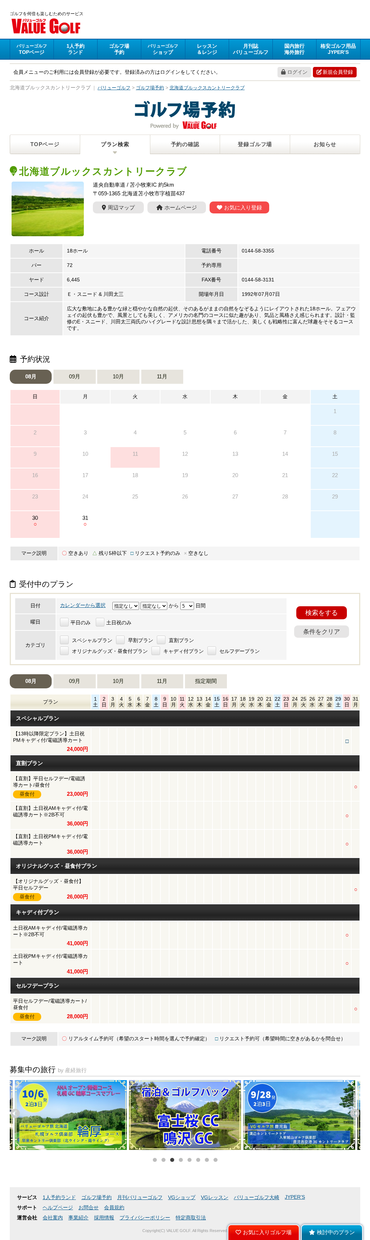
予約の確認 (185, 144)
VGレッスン (214, 1197)
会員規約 (114, 1207)
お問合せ (88, 1207)
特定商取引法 (191, 1217)
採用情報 (104, 1217)
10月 (118, 376)
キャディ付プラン (183, 651)
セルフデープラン (239, 651)
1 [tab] (154, 1160)
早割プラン (139, 640)
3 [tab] (172, 1160)
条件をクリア (321, 631)
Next (353, 1112)
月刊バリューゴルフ (140, 1197)
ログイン (297, 72)
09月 (74, 376)
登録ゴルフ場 (255, 144)
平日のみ (80, 622)
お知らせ (325, 144)
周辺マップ (121, 207)
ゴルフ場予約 (96, 1197)
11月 (162, 376)
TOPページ (45, 144)
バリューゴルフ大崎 (256, 1197)
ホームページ (180, 207)
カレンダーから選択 (83, 605)
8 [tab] (215, 1160)
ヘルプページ (58, 1207)
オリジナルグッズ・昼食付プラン (109, 651)
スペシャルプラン (91, 640)
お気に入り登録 (243, 207)
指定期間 (206, 681)
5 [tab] (189, 1160)
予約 (119, 49)
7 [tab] (206, 1160)
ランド (75, 49)
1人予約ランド (59, 1197)
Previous (13, 1112)
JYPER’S (295, 1197)
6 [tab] (198, 1160)
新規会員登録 (338, 72)
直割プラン (180, 640)
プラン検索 (115, 144)
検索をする (321, 612)
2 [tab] (163, 1160)
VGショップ (181, 1197)
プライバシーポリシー (145, 1217)
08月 (30, 376)
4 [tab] (180, 1160)
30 (35, 521)
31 (85, 521)
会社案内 (53, 1217)
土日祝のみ (119, 622)
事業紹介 (78, 1217)
